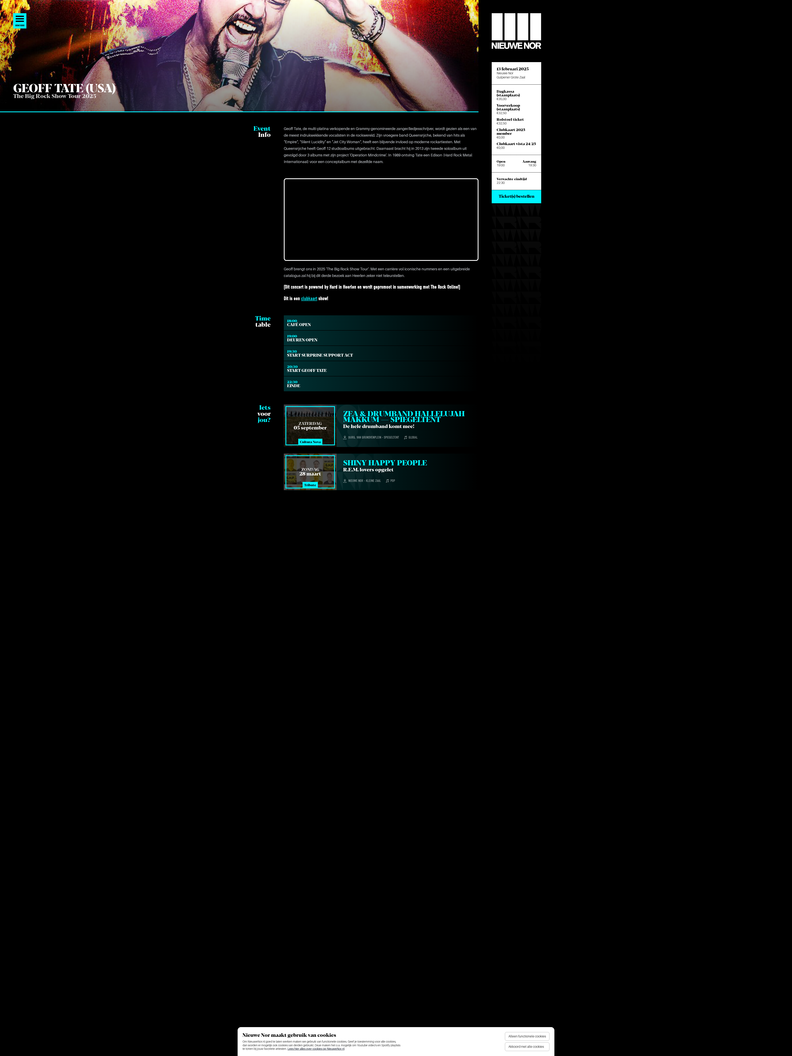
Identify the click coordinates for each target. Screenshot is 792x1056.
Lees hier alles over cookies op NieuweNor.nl (316, 1048)
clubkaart (309, 298)
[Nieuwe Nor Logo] (516, 31)
